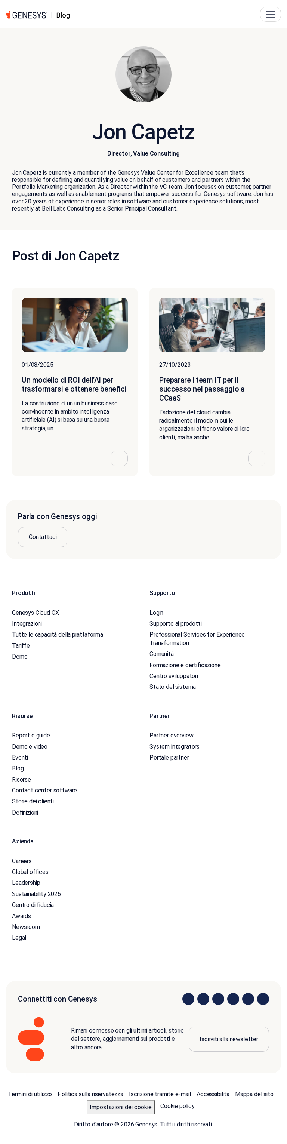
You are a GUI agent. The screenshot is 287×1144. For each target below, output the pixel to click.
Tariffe (21, 645)
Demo (19, 656)
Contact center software (44, 790)
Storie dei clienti (33, 801)
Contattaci (42, 536)
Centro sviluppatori (173, 676)
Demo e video (29, 746)
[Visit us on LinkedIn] (188, 999)
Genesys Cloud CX (35, 612)
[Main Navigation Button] (270, 14)
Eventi (20, 757)
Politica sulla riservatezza (90, 1094)
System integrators (174, 746)
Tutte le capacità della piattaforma (57, 634)
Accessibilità (213, 1094)
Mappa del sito (254, 1094)
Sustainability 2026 (36, 894)
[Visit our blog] (263, 999)
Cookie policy (177, 1106)
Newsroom (26, 926)
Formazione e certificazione (185, 665)
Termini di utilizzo (30, 1094)
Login (156, 612)
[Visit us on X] (218, 999)
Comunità (161, 653)
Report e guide (31, 735)
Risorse (21, 779)
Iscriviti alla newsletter (229, 1039)
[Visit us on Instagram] (203, 999)
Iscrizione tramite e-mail (160, 1094)
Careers (22, 861)
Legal (19, 937)
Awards (21, 916)
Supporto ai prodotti (175, 623)
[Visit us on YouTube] (248, 999)
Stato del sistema (172, 686)
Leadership (26, 882)
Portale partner (169, 757)
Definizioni (25, 812)
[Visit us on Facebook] (233, 999)
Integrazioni (27, 623)
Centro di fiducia (33, 904)
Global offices (30, 871)
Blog (18, 768)
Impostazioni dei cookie (121, 1107)
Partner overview (171, 735)
